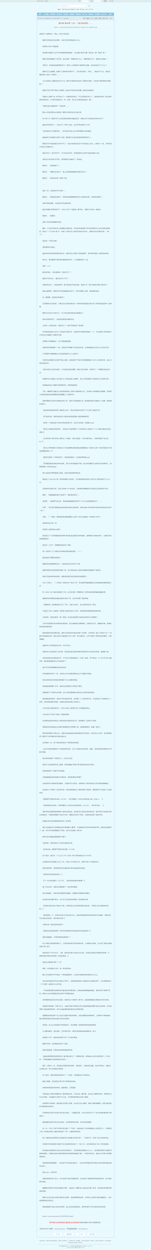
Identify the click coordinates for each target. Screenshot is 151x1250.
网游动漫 (78, 14)
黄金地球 (80, 1242)
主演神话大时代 (72, 1240)
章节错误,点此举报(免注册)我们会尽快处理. (64, 1222)
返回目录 (69, 1234)
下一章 (80, 1234)
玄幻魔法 (46, 14)
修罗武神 (65, 27)
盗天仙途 (67, 9)
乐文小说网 (47, 9)
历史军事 (65, 14)
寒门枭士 (82, 9)
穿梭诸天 (72, 9)
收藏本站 (46, 1)
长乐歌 (77, 9)
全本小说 (103, 14)
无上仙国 (61, 27)
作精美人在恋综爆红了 (63, 1240)
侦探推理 (71, 14)
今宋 (86, 9)
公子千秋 (90, 9)
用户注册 (111, 1)
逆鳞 (68, 27)
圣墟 (63, 9)
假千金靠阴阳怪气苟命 (48, 18)
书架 (110, 14)
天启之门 (87, 27)
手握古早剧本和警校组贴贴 (51, 1240)
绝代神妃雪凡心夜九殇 (72, 1242)
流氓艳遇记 (91, 27)
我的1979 (79, 27)
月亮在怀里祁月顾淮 (99, 1240)
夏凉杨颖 (78, 1240)
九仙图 (95, 27)
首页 (40, 14)
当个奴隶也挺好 (107, 1240)
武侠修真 (52, 14)
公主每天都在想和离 (85, 1240)
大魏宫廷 (83, 27)
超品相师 (71, 27)
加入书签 (92, 1234)
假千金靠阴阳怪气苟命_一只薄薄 (65, 1246)
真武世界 (75, 27)
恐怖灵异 (91, 14)
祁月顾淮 (92, 1240)
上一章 (58, 1234)
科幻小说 (84, 14)
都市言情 (59, 14)
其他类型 (97, 14)
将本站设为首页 (40, 1)
